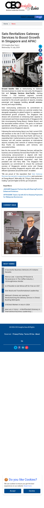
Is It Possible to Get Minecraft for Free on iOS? (22, 286)
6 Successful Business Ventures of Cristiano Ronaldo (21, 271)
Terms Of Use (29, 334)
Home (6, 24)
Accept (12, 491)
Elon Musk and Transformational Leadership (22, 291)
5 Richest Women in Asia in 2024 (17, 304)
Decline (32, 491)
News (14, 24)
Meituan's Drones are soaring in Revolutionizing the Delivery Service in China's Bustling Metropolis (22, 297)
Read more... (28, 486)
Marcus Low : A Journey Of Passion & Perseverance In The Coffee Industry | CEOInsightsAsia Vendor (19, 279)
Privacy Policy (18, 334)
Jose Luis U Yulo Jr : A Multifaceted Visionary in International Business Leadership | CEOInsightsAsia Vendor (22, 311)
